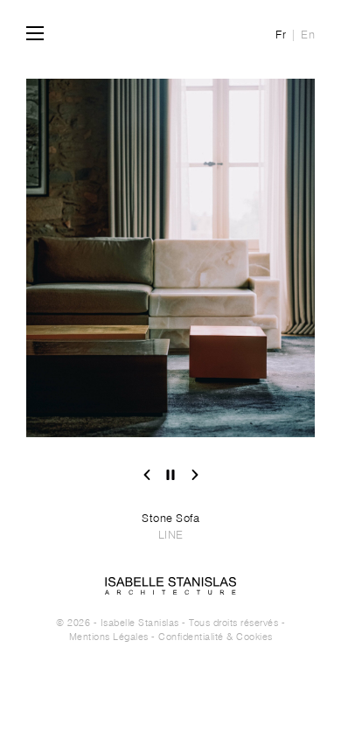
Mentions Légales (109, 636)
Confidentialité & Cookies (215, 636)
